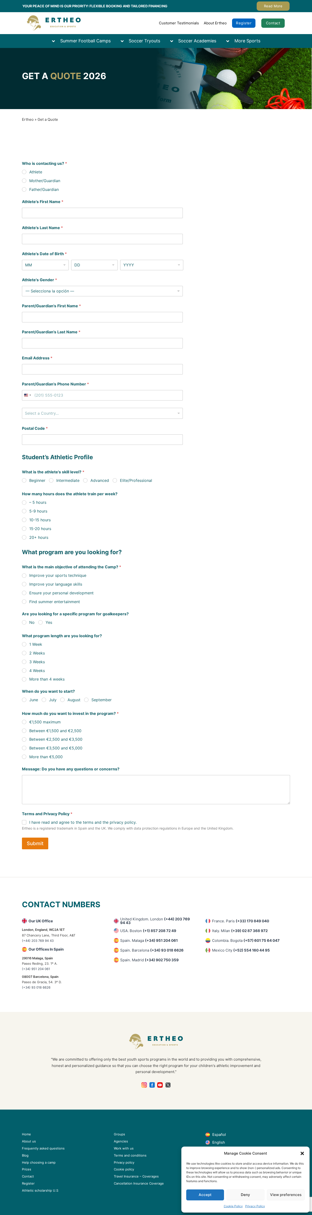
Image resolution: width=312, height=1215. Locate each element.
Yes (49, 622)
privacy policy (123, 822)
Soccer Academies (197, 40)
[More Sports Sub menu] (230, 41)
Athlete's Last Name (42, 227)
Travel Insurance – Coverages (136, 1176)
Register (244, 23)
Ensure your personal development (61, 592)
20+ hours (38, 537)
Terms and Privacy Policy (47, 814)
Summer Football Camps (85, 40)
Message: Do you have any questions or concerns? (70, 769)
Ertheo (28, 119)
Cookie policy (124, 1169)
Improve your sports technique (57, 575)
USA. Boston (148, 930)
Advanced (99, 480)
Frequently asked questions (43, 1148)
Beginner (37, 480)
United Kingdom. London (155, 921)
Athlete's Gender (39, 280)
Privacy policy (124, 1162)
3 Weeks (37, 661)
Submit (35, 843)
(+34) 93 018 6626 (36, 987)
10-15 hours (40, 519)
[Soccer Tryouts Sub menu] (124, 41)
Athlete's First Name (42, 201)
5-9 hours (38, 511)
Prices (26, 1169)
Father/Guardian (44, 189)
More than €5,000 (46, 756)
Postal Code (35, 428)
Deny (245, 1194)
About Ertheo (215, 23)
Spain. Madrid (149, 960)
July (53, 699)
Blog (25, 1155)
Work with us (124, 1148)
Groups (119, 1134)
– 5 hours (37, 502)
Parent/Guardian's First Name (51, 306)
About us (29, 1141)
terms (88, 822)
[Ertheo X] (168, 1085)
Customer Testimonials (179, 23)
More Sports (247, 40)
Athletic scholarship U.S (40, 1190)
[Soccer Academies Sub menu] (174, 41)
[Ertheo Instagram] (144, 1085)
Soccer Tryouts (144, 40)
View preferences (286, 1194)
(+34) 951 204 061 (36, 969)
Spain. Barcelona (152, 950)
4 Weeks (37, 670)
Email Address (37, 358)
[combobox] (102, 413)
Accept (205, 1194)
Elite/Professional (136, 480)
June (33, 699)
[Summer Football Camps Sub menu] (56, 41)
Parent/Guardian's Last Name (51, 332)
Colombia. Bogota (246, 940)
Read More (273, 6)
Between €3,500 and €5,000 (55, 748)
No (32, 622)
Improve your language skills (55, 584)
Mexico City (241, 950)
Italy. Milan (240, 930)
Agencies (121, 1141)
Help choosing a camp (39, 1162)
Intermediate (67, 480)
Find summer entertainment (54, 601)
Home (26, 1134)
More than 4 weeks (47, 679)
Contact (273, 23)
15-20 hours (40, 528)
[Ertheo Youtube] (160, 1085)
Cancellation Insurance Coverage (139, 1183)
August (74, 699)
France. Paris (240, 921)
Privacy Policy (255, 1206)
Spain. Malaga (149, 940)
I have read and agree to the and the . (82, 822)
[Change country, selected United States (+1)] (27, 395)
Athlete (35, 171)
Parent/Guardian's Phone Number (55, 384)
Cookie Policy (233, 1206)
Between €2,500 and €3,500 (55, 739)
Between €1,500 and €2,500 (55, 730)
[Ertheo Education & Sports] (54, 23)
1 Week (35, 644)
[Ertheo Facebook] (152, 1085)
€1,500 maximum (45, 722)
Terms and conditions (130, 1155)
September (101, 699)
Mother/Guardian (44, 180)
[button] (302, 1153)
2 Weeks (37, 653)
